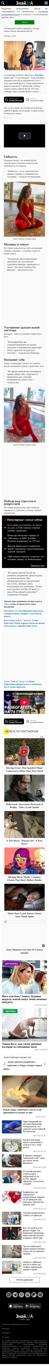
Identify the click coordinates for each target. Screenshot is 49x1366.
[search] (3, 3)
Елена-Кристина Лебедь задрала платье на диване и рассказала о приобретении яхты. (24, 623)
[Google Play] (32, 1306)
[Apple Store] (16, 1306)
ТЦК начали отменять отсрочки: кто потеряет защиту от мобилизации (25, 558)
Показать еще (37, 565)
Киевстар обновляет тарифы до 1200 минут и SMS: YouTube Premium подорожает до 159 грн (23, 538)
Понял (24, 22)
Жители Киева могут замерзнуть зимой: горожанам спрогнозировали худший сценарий (25, 549)
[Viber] (21, 1294)
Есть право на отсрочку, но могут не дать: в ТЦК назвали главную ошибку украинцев (24, 528)
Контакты (6, 1337)
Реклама (5, 1329)
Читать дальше (24, 1279)
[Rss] (8, 1294)
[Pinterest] (40, 1294)
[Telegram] (15, 1294)
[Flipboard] (34, 1294)
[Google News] (27, 1294)
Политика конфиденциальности (15, 1324)
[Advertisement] (24, 299)
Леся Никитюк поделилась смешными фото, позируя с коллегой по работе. (23, 613)
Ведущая (39, 74)
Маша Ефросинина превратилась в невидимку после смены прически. (23, 684)
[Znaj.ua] (24, 3)
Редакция (6, 1333)
